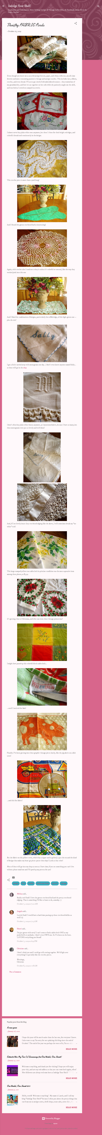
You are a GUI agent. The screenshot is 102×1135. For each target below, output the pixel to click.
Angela (19, 911)
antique (16, 883)
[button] (75, 24)
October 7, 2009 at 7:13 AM (27, 921)
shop (25, 368)
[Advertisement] (92, 55)
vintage (63, 883)
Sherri (19, 929)
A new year (12, 1027)
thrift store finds (43, 883)
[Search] (98, 7)
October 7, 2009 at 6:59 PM (27, 941)
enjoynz (55, 1123)
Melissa (20, 894)
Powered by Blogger (52, 1118)
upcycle (55, 883)
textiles (31, 883)
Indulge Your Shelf (19, 6)
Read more (71, 1049)
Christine (20, 948)
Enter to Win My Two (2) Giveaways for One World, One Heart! (34, 1056)
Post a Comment (15, 972)
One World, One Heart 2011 (18, 1086)
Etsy (23, 883)
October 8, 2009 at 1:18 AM (27, 966)
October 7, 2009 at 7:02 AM (27, 904)
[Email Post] (13, 878)
